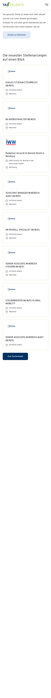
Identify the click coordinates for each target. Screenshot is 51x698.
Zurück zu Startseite (16, 35)
